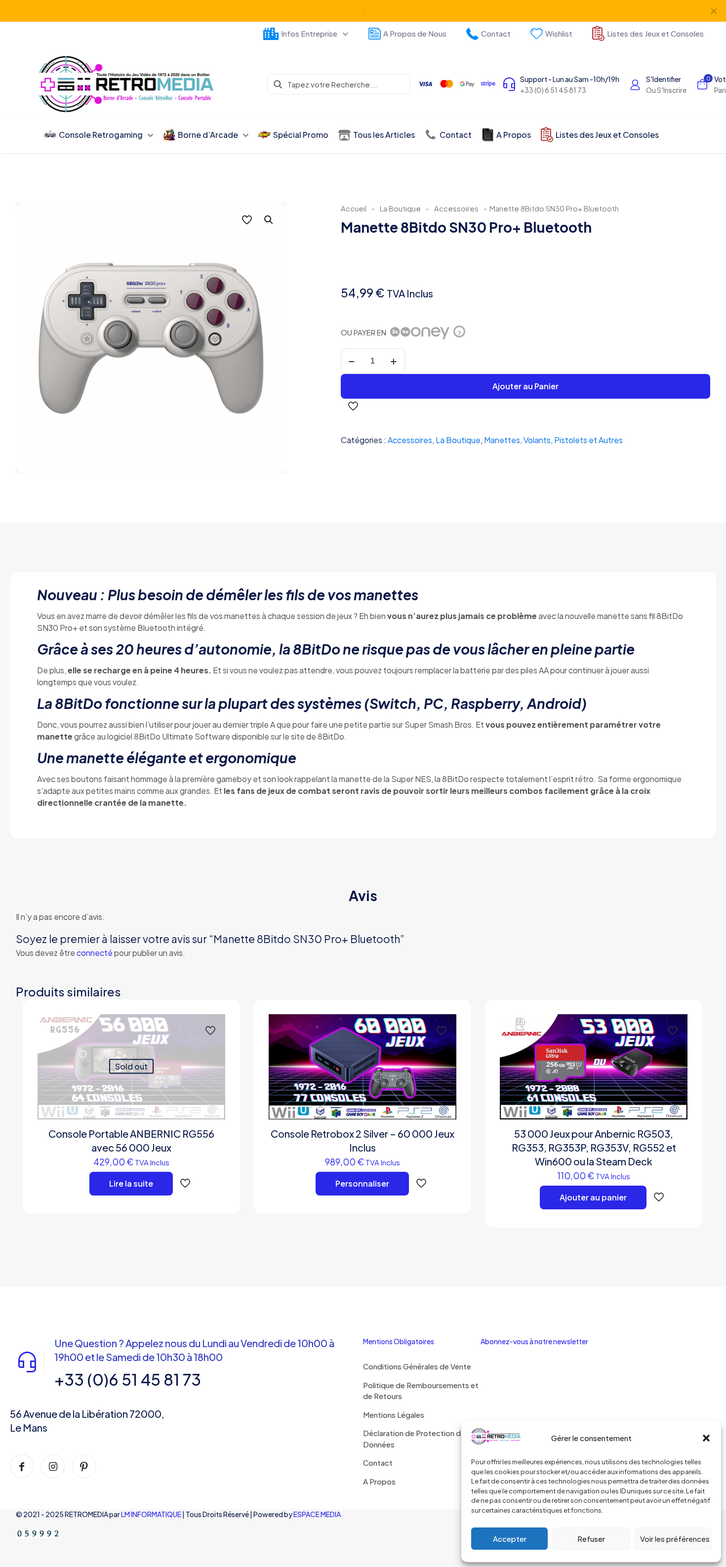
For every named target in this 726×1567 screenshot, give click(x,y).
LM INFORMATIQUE (151, 1514)
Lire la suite (131, 1183)
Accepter (509, 1538)
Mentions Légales (393, 1414)
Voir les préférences (675, 1538)
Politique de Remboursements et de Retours (421, 1390)
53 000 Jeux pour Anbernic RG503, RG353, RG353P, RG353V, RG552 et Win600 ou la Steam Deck (594, 1147)
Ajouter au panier (593, 1197)
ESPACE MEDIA (317, 1514)
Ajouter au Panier (525, 386)
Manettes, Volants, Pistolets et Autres (553, 440)
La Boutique (400, 208)
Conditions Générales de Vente (417, 1366)
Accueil (353, 208)
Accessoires (456, 208)
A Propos (379, 1481)
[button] (706, 1438)
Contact (378, 1462)
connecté (95, 953)
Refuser (591, 1538)
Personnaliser (362, 1183)
